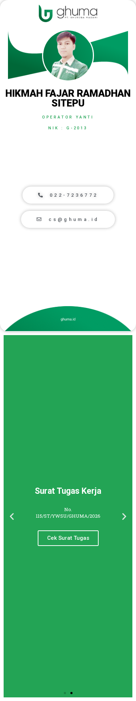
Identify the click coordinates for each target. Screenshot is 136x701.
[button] (68, 195)
